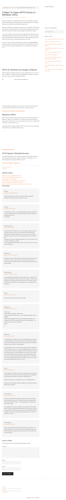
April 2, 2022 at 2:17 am (9, 227)
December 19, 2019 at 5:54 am (10, 308)
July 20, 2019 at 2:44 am (9, 336)
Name (3, 460)
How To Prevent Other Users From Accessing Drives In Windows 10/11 (17, 184)
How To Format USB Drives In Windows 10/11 (12, 177)
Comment (4, 446)
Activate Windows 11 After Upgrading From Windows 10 (14, 180)
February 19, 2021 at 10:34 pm (10, 255)
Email (3, 466)
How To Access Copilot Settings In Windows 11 (12, 175)
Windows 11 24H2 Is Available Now (51, 54)
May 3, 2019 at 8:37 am (9, 370)
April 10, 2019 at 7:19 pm (9, 424)
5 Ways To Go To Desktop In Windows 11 (52, 41)
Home (9, 7)
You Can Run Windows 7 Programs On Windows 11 (13, 182)
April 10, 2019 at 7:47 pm (9, 395)
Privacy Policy (4, 492)
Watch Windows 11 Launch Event (9, 179)
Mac (6, 168)
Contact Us (4, 489)
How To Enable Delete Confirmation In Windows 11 (54, 39)
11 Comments (22, 17)
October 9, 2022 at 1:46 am (9, 208)
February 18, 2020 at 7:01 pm (10, 294)
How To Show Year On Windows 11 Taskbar (53, 52)
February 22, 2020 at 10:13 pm (10, 274)
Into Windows (9, 2)
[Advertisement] (20, 59)
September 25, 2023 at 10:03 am (10, 193)
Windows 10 (13, 7)
